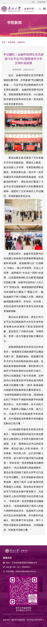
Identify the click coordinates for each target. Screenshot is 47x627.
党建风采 (21, 42)
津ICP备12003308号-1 (35, 620)
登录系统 (41, 2)
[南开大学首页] (11, 11)
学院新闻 (11, 42)
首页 (4, 42)
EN (33, 2)
